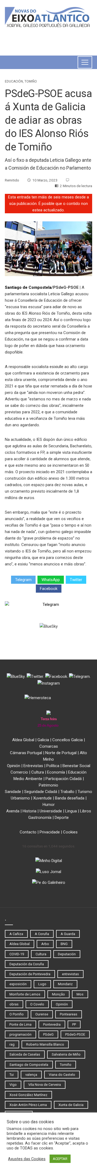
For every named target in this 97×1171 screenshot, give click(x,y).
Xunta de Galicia (71, 1105)
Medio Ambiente (27, 778)
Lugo (42, 984)
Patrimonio (48, 785)
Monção (58, 994)
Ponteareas (68, 1014)
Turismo (85, 791)
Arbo (45, 944)
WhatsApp (50, 579)
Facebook (48, 588)
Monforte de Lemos (24, 994)
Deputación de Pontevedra (29, 974)
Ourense (41, 1014)
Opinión (13, 765)
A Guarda (68, 934)
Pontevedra (52, 1024)
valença (31, 1075)
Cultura (37, 772)
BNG (64, 944)
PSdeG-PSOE (75, 1034)
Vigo (13, 1085)
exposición (18, 984)
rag (12, 1044)
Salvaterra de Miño (66, 1054)
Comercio (19, 772)
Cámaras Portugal (26, 752)
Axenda (12, 811)
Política (52, 765)
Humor (49, 804)
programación (20, 1034)
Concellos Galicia (67, 739)
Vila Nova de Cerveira (44, 1085)
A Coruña (42, 934)
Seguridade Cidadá (40, 791)
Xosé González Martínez (28, 1095)
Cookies (70, 832)
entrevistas (70, 974)
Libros (85, 811)
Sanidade (13, 791)
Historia (29, 811)
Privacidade (50, 832)
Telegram (23, 579)
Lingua (71, 811)
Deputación (67, 954)
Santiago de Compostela (28, 287)
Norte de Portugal (61, 752)
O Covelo (37, 1004)
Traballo (67, 791)
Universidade (51, 811)
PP (74, 1024)
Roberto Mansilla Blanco (45, 1044)
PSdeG (48, 1034)
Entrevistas (33, 765)
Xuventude (42, 798)
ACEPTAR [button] (60, 1159)
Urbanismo (20, 798)
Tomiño (31, 81)
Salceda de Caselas (24, 1054)
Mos (80, 994)
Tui (11, 1075)
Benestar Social (76, 765)
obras (14, 1004)
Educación (14, 81)
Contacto (28, 832)
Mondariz (65, 984)
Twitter (76, 579)
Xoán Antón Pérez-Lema (28, 1105)
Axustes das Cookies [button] (27, 1158)
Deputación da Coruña (26, 964)
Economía (56, 772)
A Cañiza (16, 934)
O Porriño (16, 1014)
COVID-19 (16, 954)
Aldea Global (23, 739)
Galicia (43, 739)
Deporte (62, 817)
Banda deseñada (69, 798)
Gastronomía (39, 817)
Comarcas (48, 746)
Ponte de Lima (20, 1024)
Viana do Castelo (62, 1075)
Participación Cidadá (64, 778)
